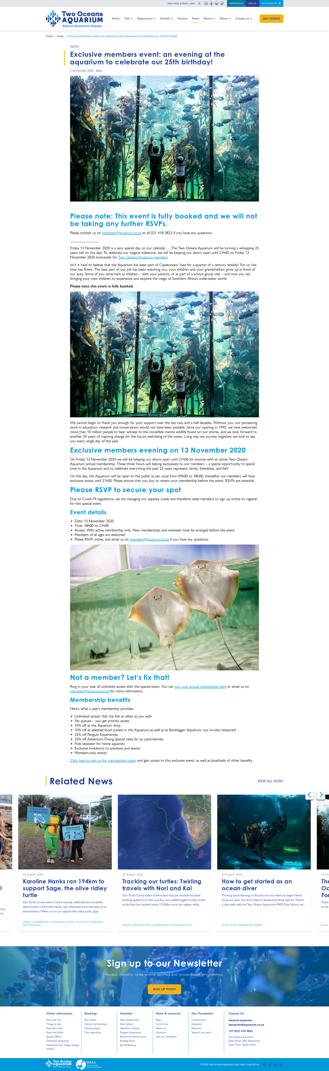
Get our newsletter (166, 1036)
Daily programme (129, 1019)
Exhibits (257, 924)
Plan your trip (53, 1019)
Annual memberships (96, 1024)
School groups (92, 1028)
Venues (252, 3)
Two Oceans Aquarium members (143, 257)
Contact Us (242, 1013)
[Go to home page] (74, 19)
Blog (98, 70)
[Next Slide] (321, 795)
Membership (236, 3)
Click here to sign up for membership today (103, 760)
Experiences (145, 18)
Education (197, 1024)
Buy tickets (90, 1019)
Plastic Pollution (77, 921)
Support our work (201, 1032)
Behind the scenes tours (133, 1036)
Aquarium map (54, 1028)
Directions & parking (57, 1040)
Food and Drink (54, 1032)
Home (116, 18)
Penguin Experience (130, 1032)
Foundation (269, 3)
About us (161, 1028)
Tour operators (93, 1032)
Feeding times (127, 1040)
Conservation (40, 921)
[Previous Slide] (309, 795)
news (74, 46)
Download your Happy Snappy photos (62, 1046)
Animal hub (162, 1024)
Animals (165, 18)
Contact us (242, 18)
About (224, 18)
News (195, 18)
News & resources (168, 1013)
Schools (182, 18)
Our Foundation (202, 1013)
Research (196, 1028)
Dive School (126, 1024)
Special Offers (53, 1036)
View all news (270, 781)
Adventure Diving (129, 1028)
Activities (126, 1013)
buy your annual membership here (200, 686)
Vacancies (161, 1032)
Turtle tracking (141, 924)
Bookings (91, 1013)
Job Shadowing (128, 1045)
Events (208, 18)
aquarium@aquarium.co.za (246, 1024)
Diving (226, 924)
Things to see (53, 1024)
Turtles (27, 921)
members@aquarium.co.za (121, 232)
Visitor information (59, 1013)
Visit (128, 18)
